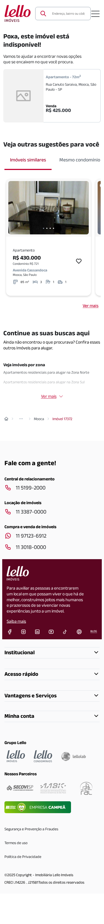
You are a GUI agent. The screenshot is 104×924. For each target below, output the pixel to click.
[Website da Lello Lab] (73, 756)
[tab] (28, 160)
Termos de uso (15, 843)
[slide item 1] (43, 228)
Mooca (39, 419)
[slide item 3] (50, 228)
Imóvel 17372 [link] (62, 419)
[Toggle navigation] (95, 13)
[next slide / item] (83, 207)
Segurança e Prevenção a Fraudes (31, 829)
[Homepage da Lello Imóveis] (16, 756)
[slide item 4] (53, 228)
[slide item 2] (47, 228)
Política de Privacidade (22, 856)
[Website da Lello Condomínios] (43, 756)
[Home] (6, 419)
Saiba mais (16, 621)
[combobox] (68, 13)
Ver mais (90, 305)
